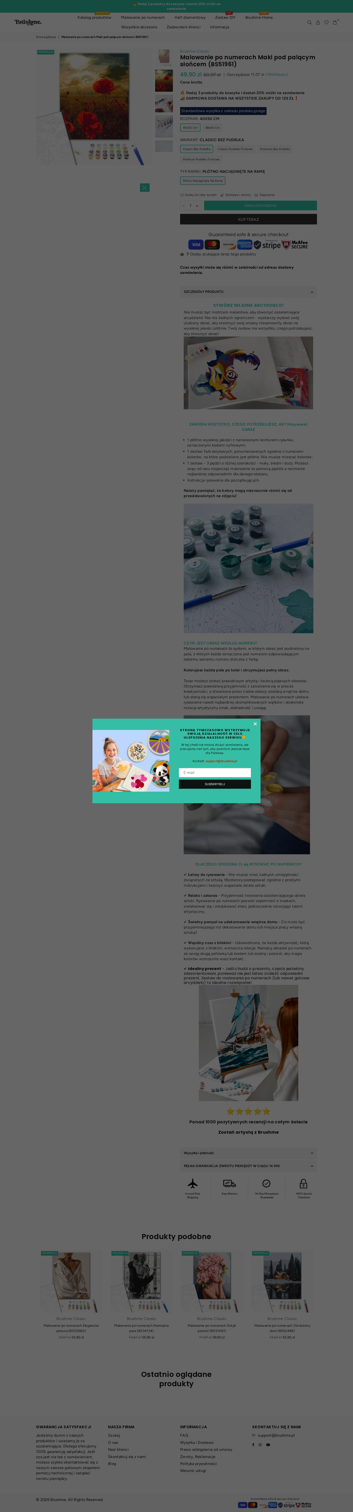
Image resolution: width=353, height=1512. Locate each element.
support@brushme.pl (221, 761)
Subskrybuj (215, 784)
